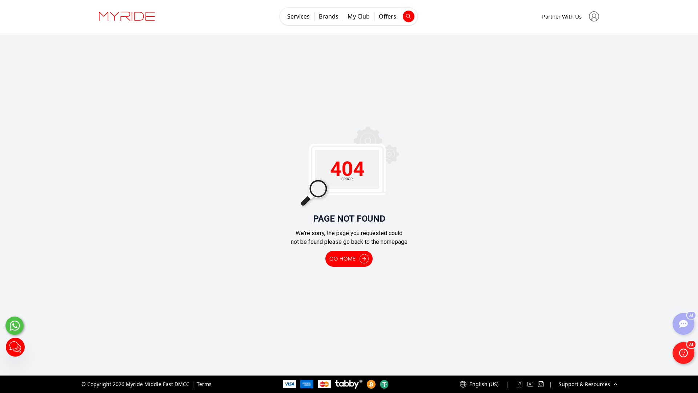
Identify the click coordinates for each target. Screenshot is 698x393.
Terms (204, 384)
